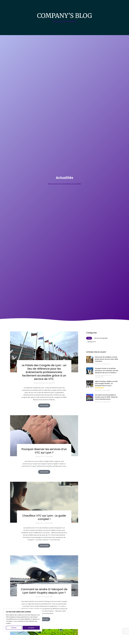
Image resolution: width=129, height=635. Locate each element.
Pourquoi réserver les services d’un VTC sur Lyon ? (44, 450)
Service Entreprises (101, 338)
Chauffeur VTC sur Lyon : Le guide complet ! (44, 517)
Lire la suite (44, 405)
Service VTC (91, 342)
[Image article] (44, 351)
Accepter (31, 628)
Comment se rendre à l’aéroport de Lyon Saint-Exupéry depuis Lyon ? (44, 591)
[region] (23, 620)
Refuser (13, 628)
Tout (89, 338)
